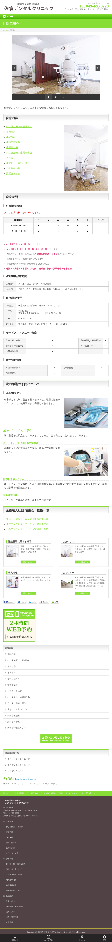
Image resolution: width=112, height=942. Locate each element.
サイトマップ (73, 793)
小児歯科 (11, 137)
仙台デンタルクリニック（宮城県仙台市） (28, 529)
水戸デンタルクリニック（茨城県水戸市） (28, 524)
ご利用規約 (33, 793)
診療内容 (9, 821)
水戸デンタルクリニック (18, 765)
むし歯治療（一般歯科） (19, 126)
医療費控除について (16, 728)
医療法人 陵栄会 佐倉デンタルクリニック (52, 932)
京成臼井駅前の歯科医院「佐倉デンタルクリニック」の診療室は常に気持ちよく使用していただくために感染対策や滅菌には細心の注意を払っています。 (90, 583)
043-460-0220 (97, 6)
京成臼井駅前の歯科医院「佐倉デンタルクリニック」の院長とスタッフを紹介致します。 (90, 549)
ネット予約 (48, 940)
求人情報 (13, 572)
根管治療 (11, 132)
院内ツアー (68, 572)
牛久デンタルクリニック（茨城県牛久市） (28, 519)
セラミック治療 (14, 691)
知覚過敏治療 (13, 168)
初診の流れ (12, 654)
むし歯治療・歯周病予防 (19, 152)
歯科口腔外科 (13, 142)
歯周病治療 (12, 147)
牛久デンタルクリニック (18, 759)
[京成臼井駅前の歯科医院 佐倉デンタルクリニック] (28, 8)
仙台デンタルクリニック (18, 771)
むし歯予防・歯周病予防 (18, 697)
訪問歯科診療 (13, 173)
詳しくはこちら (28, 562)
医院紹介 (9, 896)
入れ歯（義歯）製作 (16, 703)
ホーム (8, 793)
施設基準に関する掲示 (20, 541)
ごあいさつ (68, 541)
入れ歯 (9, 158)
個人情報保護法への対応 (53, 793)
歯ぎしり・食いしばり (18, 163)
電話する (14, 940)
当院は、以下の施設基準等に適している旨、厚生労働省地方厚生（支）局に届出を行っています (35, 549)
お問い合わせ (89, 793)
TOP (104, 940)
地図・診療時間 (12, 917)
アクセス (82, 940)
